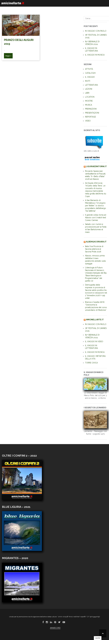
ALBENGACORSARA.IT (96, 242)
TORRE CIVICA (91, 363)
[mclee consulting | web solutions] (93, 158)
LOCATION (89, 97)
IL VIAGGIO (90, 77)
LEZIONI (88, 89)
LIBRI (87, 93)
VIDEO (88, 121)
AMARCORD (55, 628)
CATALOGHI (90, 73)
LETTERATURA (91, 85)
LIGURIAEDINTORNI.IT (96, 166)
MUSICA (88, 105)
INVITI (87, 81)
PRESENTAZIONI (92, 113)
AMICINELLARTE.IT (95, 320)
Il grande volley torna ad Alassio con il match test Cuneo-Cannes (95, 217)
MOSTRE (89, 101)
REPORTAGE (90, 117)
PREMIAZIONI (91, 109)
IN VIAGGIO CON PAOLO (95, 31)
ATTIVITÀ (89, 69)
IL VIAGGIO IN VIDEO (94, 341)
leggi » (8, 56)
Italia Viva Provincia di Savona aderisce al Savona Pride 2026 (94, 249)
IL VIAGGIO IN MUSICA (94, 55)
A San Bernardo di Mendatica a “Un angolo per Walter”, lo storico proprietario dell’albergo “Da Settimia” (95, 205)
